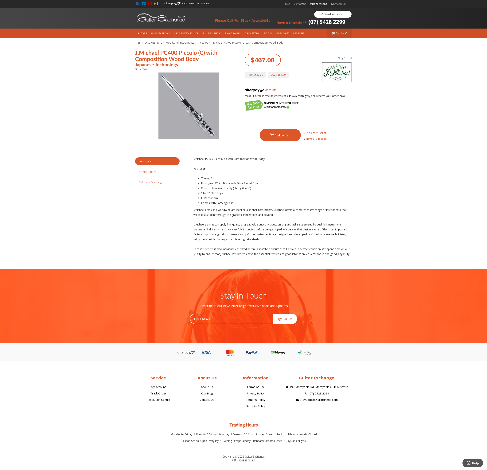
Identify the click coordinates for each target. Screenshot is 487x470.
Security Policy (255, 406)
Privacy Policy (256, 393)
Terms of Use (256, 387)
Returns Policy (255, 399)
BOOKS (268, 33)
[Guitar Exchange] (161, 18)
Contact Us (300, 4)
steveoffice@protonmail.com (318, 399)
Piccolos (203, 42)
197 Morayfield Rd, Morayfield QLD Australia (318, 387)
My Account (158, 387)
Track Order (158, 393)
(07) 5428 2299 (310, 21)
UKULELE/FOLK (183, 33)
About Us (207, 387)
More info (270, 90)
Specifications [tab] (148, 172)
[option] (188, 105)
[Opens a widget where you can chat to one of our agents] (472, 463)
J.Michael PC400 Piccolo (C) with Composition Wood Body (247, 42)
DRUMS (200, 33)
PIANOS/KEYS (233, 33)
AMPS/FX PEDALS (161, 33)
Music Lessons (318, 4)
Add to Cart (282, 135)
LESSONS (298, 33)
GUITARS (142, 33)
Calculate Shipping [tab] (150, 182)
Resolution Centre (158, 399)
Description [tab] (146, 161)
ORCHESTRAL (252, 33)
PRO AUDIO (214, 33)
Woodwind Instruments (180, 42)
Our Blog (207, 393)
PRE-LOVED (283, 33)
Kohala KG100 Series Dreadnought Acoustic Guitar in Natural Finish (30, 454)
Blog (287, 4)
